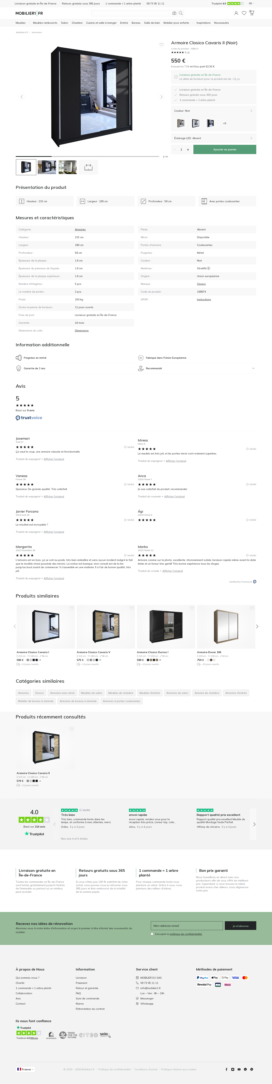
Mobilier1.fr (22, 32)
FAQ (78, 993)
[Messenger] (247, 1069)
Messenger (147, 998)
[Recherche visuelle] (174, 13)
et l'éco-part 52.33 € (202, 66)
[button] (236, 13)
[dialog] (209, 77)
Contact (20, 1003)
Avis (18, 998)
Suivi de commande (87, 998)
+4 (39, 660)
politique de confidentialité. (186, 934)
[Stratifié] (208, 268)
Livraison (81, 977)
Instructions (204, 299)
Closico (201, 284)
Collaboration (24, 993)
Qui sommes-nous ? (27, 977)
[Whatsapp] (253, 1069)
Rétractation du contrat (90, 1008)
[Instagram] (234, 1069)
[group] (87, 821)
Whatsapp (146, 1003)
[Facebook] (228, 1069)
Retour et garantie (87, 988)
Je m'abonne (241, 926)
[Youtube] (240, 1069)
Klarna (80, 1003)
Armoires (37, 32)
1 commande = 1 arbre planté (33, 988)
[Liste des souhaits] (244, 13)
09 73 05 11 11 (149, 983)
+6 (160, 660)
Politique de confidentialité (114, 1069)
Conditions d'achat (146, 1069)
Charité (20, 983)
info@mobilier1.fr (150, 988)
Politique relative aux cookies (179, 1069)
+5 (100, 660)
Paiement (81, 983)
